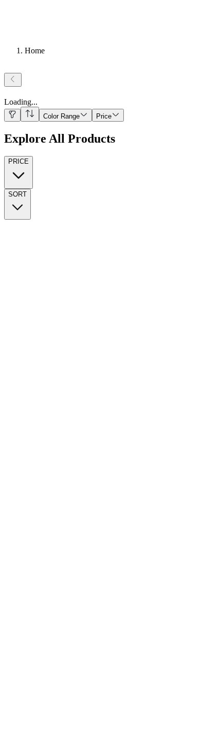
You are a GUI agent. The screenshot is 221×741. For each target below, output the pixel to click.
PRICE (18, 161)
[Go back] (13, 80)
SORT (17, 194)
